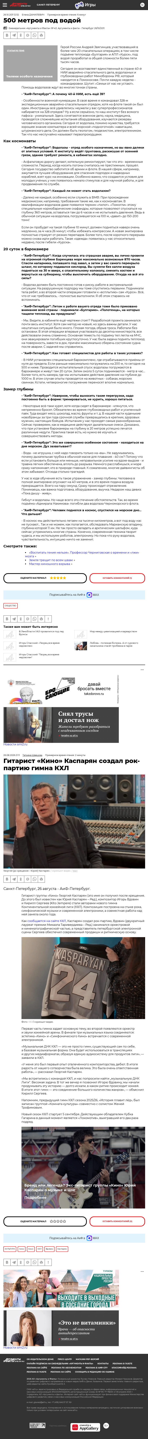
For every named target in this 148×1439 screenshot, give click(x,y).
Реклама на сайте (37, 1368)
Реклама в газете (122, 1363)
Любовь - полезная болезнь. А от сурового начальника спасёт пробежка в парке (114, 644)
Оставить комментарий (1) (117, 578)
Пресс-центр (65, 1359)
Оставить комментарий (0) (117, 1221)
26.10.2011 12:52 (11, 14)
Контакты (102, 1363)
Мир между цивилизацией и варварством (113, 631)
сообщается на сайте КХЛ (46, 921)
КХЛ (75, 870)
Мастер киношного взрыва (49, 564)
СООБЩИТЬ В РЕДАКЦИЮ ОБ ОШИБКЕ (94, 1372)
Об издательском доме (40, 1359)
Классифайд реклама (124, 1368)
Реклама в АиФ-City (97, 1368)
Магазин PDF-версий (87, 1359)
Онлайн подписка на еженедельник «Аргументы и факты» (60, 1363)
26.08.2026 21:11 (11, 755)
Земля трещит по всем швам (51, 560)
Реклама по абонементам (66, 1368)
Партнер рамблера (57, 1426)
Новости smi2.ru (15, 744)
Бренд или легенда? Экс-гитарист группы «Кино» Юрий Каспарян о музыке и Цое (80, 1187)
